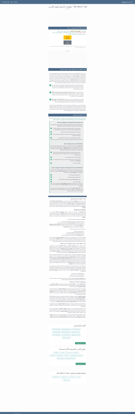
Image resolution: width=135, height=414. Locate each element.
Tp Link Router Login (56, 334)
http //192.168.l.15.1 (61, 358)
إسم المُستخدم (67, 42)
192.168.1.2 (56, 352)
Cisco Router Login (76, 329)
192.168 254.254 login (70, 358)
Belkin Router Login (65, 332)
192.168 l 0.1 (68, 352)
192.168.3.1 (66, 355)
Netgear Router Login (76, 334)
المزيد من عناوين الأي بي (80, 363)
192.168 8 (62, 352)
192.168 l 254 (59, 355)
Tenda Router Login (56, 329)
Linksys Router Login (75, 332)
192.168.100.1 (75, 352)
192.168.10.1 (52, 355)
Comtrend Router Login (66, 329)
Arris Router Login (56, 332)
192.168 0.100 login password (76, 355)
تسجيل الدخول (67, 37)
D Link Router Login (66, 334)
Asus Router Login (66, 337)
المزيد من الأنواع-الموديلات (80, 343)
